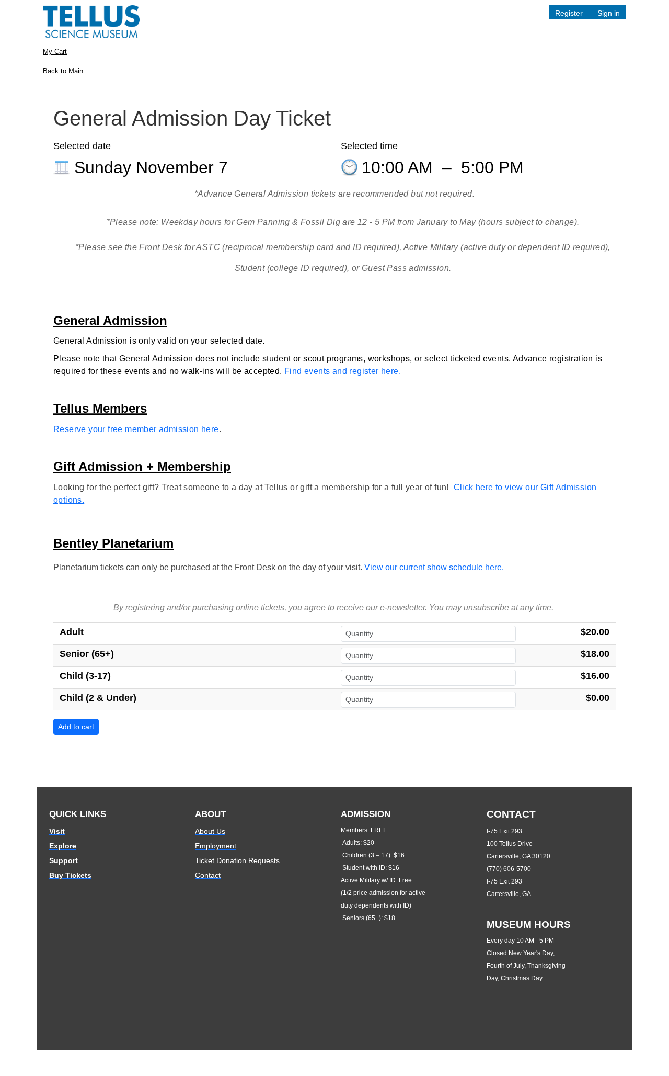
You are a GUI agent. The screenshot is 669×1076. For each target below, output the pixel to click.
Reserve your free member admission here (136, 429)
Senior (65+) (87, 654)
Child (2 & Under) (98, 698)
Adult (72, 632)
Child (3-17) (85, 676)
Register (569, 13)
